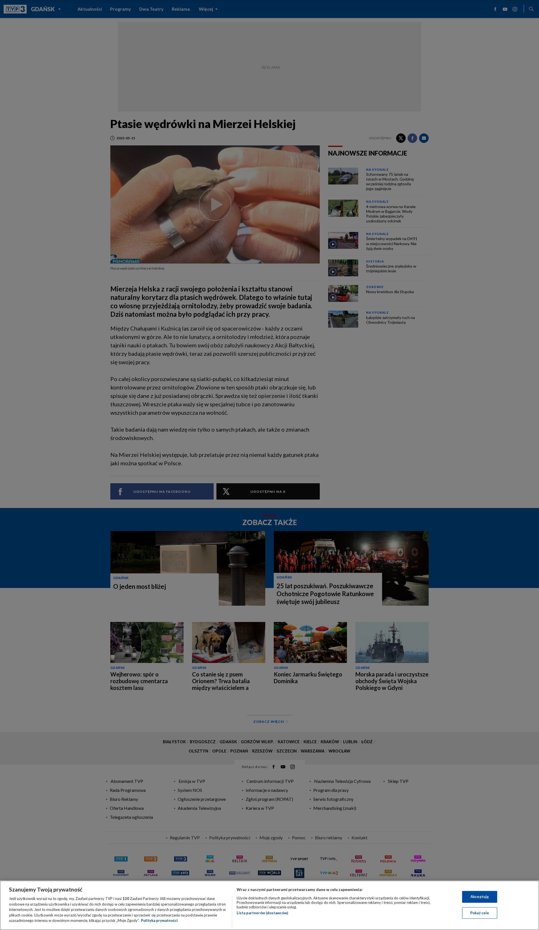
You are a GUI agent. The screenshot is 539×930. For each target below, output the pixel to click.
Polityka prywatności (159, 920)
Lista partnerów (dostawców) (262, 913)
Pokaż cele (479, 913)
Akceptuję (480, 896)
